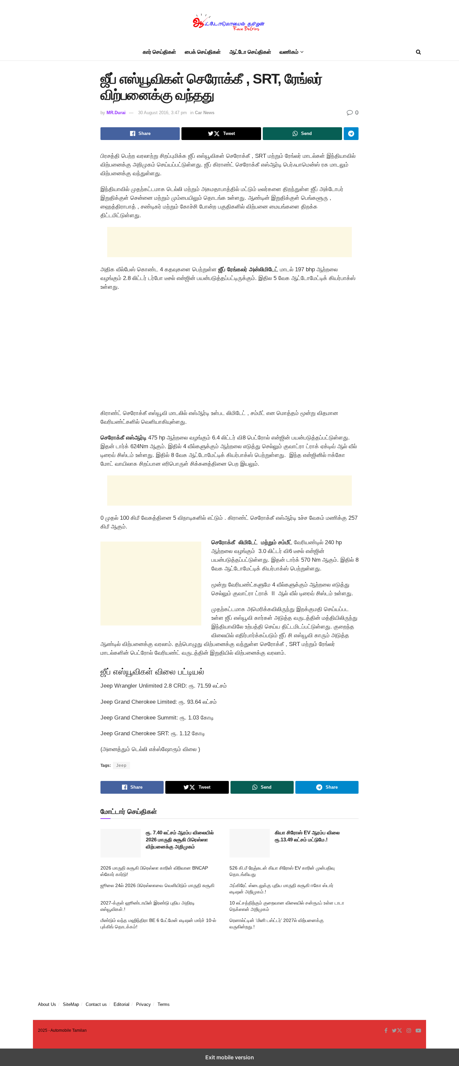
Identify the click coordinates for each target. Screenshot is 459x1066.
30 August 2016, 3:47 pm (162, 112)
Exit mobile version (229, 1057)
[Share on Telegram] (351, 133)
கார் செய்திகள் (159, 52)
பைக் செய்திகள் (203, 52)
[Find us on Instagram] (409, 1031)
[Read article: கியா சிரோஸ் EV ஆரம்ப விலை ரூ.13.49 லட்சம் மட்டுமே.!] (250, 843)
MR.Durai (116, 112)
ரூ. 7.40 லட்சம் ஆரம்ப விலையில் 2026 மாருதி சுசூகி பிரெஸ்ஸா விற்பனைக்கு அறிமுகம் (180, 839)
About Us (47, 1004)
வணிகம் (289, 52)
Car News (204, 112)
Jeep (121, 765)
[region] (229, 352)
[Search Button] (418, 52)
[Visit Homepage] (229, 22)
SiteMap (71, 1004)
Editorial (121, 1004)
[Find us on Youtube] (418, 1031)
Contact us (96, 1004)
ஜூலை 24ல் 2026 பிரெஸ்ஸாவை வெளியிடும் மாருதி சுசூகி (157, 885)
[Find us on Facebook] (385, 1031)
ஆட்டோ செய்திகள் (250, 52)
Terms (164, 1004)
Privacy (143, 1004)
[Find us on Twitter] (397, 1031)
